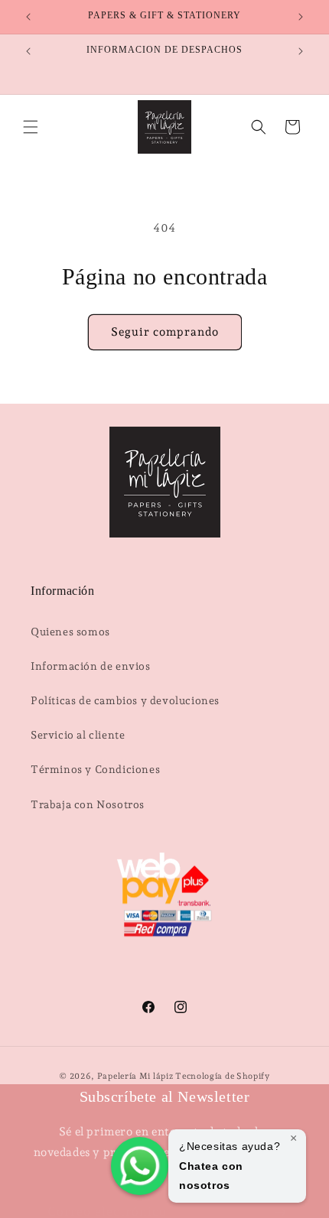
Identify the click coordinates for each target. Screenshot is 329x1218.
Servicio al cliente (78, 735)
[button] (30, 127)
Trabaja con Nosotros (88, 804)
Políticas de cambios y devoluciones (125, 700)
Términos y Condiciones (95, 769)
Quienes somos (70, 631)
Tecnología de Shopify (222, 1076)
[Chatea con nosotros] (139, 1166)
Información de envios (91, 666)
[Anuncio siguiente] (301, 17)
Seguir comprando (165, 332)
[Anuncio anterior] (28, 17)
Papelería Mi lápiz (136, 1076)
